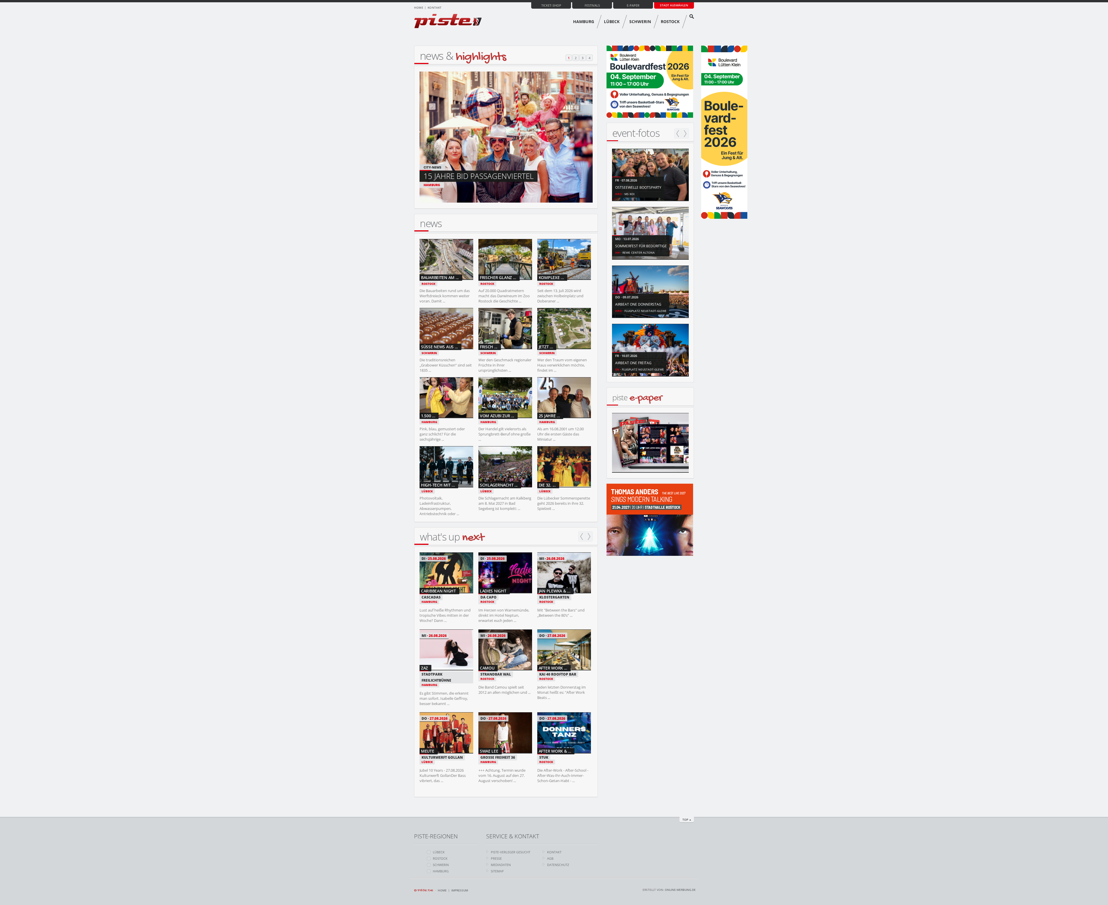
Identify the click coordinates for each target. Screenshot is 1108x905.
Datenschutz (558, 865)
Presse (496, 858)
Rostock (670, 21)
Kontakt (434, 7)
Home (418, 7)
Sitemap (497, 871)
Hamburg (583, 21)
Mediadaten (501, 865)
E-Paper (633, 5)
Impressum (459, 890)
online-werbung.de (680, 890)
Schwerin (640, 21)
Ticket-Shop (551, 5)
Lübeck (611, 21)
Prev (581, 536)
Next (589, 536)
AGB (550, 858)
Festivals (592, 5)
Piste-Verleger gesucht (510, 852)
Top (685, 820)
